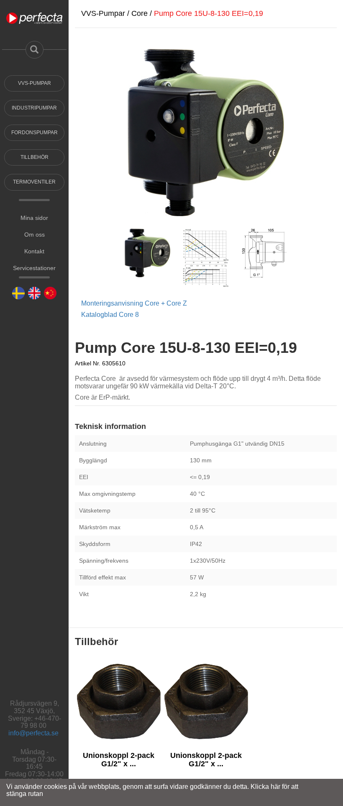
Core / (142, 13)
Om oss (34, 234)
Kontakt (34, 251)
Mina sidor (34, 217)
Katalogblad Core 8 (110, 314)
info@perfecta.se (33, 733)
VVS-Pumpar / (106, 13)
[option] (118, 728)
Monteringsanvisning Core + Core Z (134, 303)
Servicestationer (34, 268)
